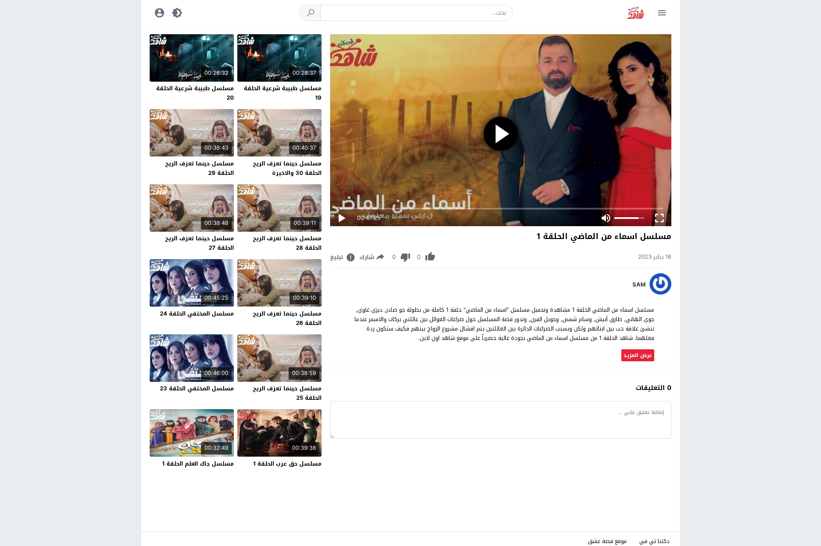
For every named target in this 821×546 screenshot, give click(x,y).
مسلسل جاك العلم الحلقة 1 (198, 463)
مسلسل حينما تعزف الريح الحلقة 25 (287, 393)
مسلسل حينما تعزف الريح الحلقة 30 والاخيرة (287, 168)
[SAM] (660, 292)
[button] (310, 13)
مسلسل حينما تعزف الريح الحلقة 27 (199, 243)
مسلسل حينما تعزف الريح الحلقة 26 (287, 318)
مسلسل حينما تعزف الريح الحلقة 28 (287, 243)
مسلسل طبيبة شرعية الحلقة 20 (195, 93)
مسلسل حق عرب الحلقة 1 (287, 463)
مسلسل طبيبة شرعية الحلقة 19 (283, 93)
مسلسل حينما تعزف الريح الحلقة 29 (199, 168)
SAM (639, 284)
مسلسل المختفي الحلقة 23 (197, 388)
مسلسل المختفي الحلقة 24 (197, 313)
